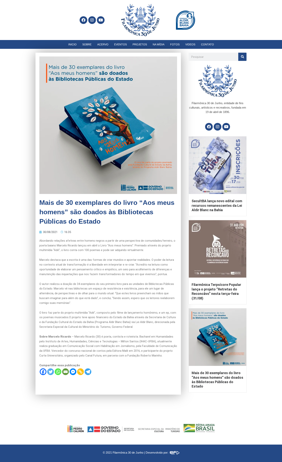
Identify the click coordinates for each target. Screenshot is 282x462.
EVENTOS (120, 44)
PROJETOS (140, 44)
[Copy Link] (80, 371)
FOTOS (175, 44)
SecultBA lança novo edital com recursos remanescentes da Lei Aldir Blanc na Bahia (217, 205)
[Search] (242, 57)
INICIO (72, 44)
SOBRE (87, 44)
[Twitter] (50, 371)
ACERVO (102, 44)
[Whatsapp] (58, 371)
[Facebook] (43, 371)
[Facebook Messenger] (73, 371)
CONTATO (207, 44)
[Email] (65, 371)
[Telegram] (88, 371)
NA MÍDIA (158, 44)
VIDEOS (190, 44)
